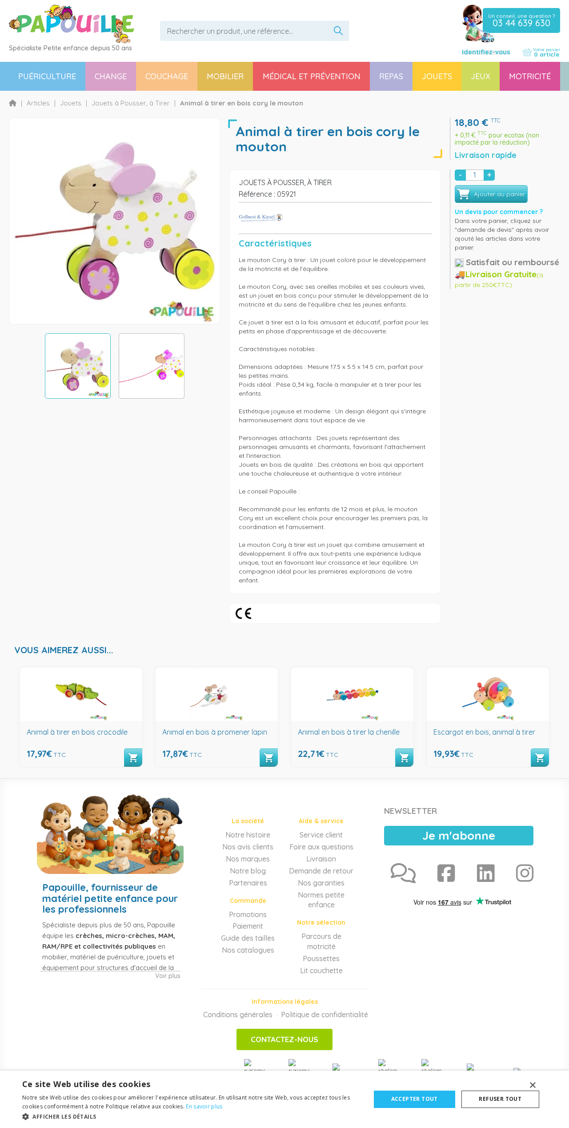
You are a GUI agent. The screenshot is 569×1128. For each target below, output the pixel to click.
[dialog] (284, 1099)
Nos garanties (321, 882)
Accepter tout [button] (414, 1099)
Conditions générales (237, 1014)
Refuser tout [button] (500, 1099)
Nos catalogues (248, 950)
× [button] (532, 1085)
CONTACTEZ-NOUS (284, 1039)
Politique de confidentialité (324, 1014)
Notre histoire (247, 834)
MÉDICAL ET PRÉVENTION (312, 76)
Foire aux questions (321, 846)
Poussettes (321, 958)
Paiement (247, 926)
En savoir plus (204, 1106)
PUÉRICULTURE (47, 76)
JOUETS (437, 76)
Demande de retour (321, 870)
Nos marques (248, 858)
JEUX (480, 76)
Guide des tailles (248, 938)
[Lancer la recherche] (338, 31)
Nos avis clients (247, 846)
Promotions (248, 914)
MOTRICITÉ (530, 76)
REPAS (391, 76)
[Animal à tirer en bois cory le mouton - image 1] (77, 366)
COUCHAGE (166, 76)
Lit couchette (321, 970)
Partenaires (248, 882)
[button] (191, 1116)
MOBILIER (225, 76)
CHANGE (111, 76)
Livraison (321, 858)
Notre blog (248, 870)
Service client (321, 834)
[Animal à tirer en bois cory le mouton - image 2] (151, 366)
